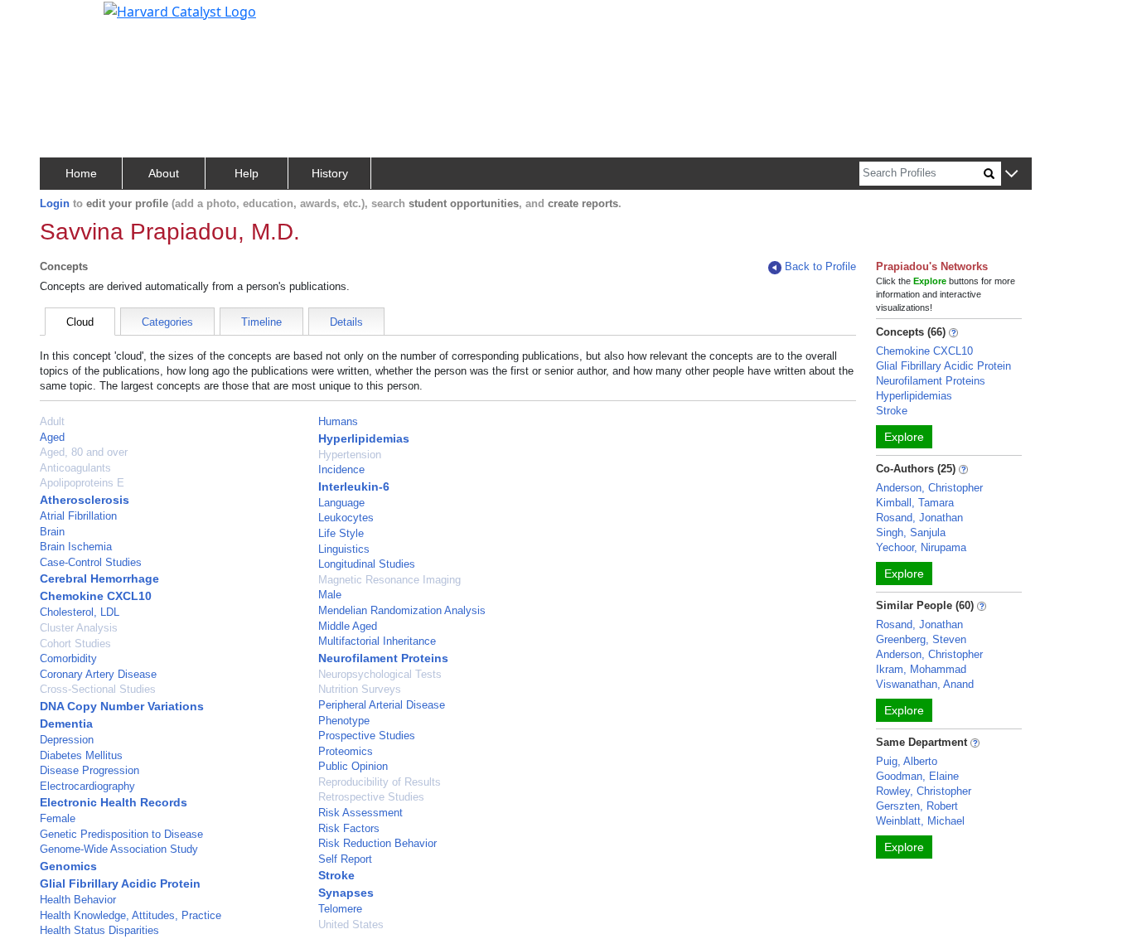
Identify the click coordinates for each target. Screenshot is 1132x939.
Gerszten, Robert (917, 806)
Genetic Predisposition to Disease (121, 834)
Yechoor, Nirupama (921, 547)
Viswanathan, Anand (925, 684)
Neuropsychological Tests (380, 674)
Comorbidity (68, 658)
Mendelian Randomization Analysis (402, 610)
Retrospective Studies (371, 797)
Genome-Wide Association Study (119, 849)
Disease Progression (89, 770)
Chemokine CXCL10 (96, 596)
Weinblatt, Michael (920, 821)
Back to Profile (820, 266)
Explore (904, 436)
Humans (338, 421)
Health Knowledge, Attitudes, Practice (130, 915)
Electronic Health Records (113, 802)
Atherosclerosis (84, 499)
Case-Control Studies (91, 562)
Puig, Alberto (906, 761)
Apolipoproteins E (82, 483)
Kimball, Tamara (915, 502)
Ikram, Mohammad (921, 669)
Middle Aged (347, 626)
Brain (52, 531)
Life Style (341, 533)
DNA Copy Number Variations (122, 706)
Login (55, 203)
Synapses (346, 892)
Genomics (68, 866)
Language (341, 502)
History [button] (330, 173)
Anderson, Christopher (929, 488)
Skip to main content (69, 19)
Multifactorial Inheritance (377, 641)
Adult (52, 421)
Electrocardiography (87, 786)
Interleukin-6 (353, 486)
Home (81, 173)
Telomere (340, 909)
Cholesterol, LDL (79, 612)
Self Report (345, 859)
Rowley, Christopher (923, 791)
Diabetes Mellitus (81, 755)
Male (329, 594)
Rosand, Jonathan (919, 517)
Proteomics (345, 751)
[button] (1011, 174)
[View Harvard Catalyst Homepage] (180, 10)
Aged (52, 437)
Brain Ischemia (76, 546)
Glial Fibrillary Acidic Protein (120, 883)
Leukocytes (346, 517)
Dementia (66, 723)
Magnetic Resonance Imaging (389, 580)
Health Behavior (78, 899)
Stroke (336, 875)
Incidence (341, 469)
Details (346, 322)
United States (351, 924)
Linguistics (344, 549)
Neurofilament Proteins (383, 658)
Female (57, 818)
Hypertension (349, 454)
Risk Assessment (360, 812)
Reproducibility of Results (379, 782)
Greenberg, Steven (921, 639)
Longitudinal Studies (366, 564)
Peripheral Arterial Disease (381, 705)
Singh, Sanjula (911, 532)
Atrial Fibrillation (78, 516)
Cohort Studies (75, 643)
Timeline (261, 322)
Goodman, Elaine (917, 776)
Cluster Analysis (79, 628)
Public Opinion (353, 766)
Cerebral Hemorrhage (99, 578)
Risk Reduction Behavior (377, 843)
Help (247, 173)
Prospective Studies (366, 735)
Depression (67, 739)
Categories (167, 322)
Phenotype (344, 720)
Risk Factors (349, 828)
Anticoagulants (75, 468)
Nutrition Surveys (359, 689)
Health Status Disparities (99, 930)
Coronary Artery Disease (98, 674)
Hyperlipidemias (363, 438)
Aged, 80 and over (84, 452)
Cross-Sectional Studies (98, 689)
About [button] (163, 173)
